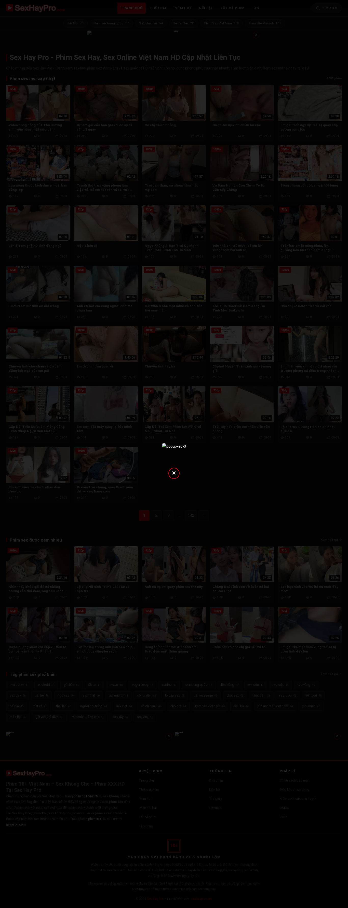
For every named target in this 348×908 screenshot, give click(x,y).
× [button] (174, 472)
